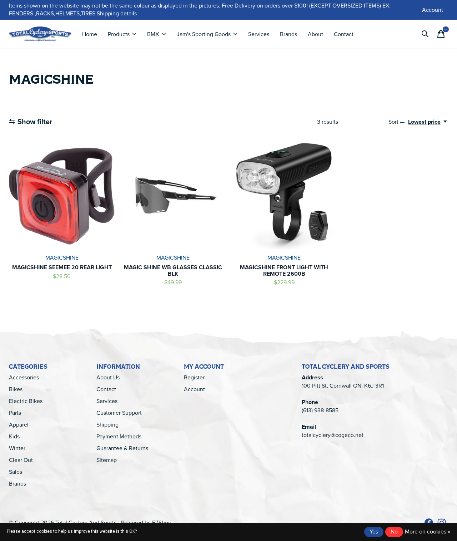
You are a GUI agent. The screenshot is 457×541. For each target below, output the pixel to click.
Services (258, 34)
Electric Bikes (25, 401)
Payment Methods (118, 436)
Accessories (24, 377)
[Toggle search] (425, 34)
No (394, 531)
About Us (108, 377)
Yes (374, 531)
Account (194, 389)
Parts (15, 413)
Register (194, 377)
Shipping (107, 424)
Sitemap (106, 460)
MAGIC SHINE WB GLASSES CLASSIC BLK (173, 270)
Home (89, 34)
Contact (343, 34)
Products (119, 34)
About (315, 34)
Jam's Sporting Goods (204, 34)
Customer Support (119, 413)
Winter (17, 448)
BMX (153, 34)
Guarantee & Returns (122, 448)
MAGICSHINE (62, 258)
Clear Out (21, 460)
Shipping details (117, 13)
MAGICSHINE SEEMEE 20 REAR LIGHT (62, 267)
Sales (15, 472)
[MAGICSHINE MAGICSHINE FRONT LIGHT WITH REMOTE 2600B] (284, 196)
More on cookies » (427, 531)
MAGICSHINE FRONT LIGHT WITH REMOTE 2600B (284, 270)
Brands (288, 34)
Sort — (396, 122)
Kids (14, 436)
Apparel (19, 424)
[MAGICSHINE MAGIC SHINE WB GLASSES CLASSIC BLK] (173, 196)
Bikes (15, 389)
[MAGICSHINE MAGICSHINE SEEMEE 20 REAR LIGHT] (62, 196)
